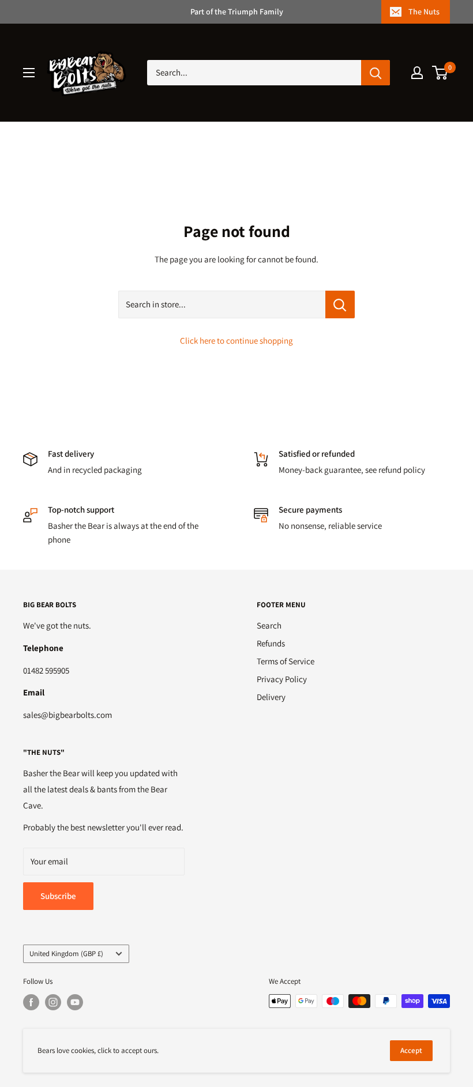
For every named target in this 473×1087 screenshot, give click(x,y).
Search (269, 625)
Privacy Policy (282, 679)
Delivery (271, 696)
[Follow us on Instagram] (53, 1002)
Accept (411, 1050)
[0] (440, 73)
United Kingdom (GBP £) (66, 953)
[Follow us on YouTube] (75, 1002)
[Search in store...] (340, 304)
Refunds (271, 643)
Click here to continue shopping (236, 340)
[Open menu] (29, 72)
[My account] (417, 72)
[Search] (375, 72)
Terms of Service (285, 661)
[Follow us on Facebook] (31, 1002)
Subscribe (58, 895)
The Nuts (424, 11)
